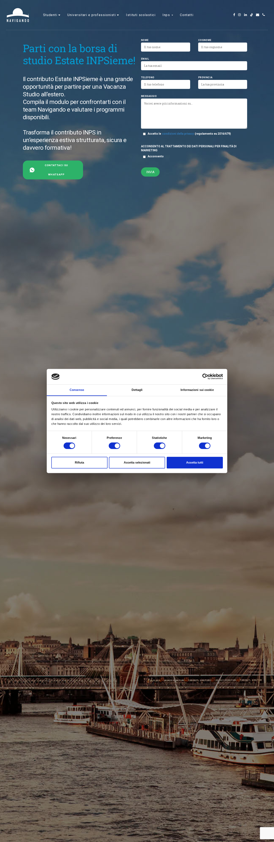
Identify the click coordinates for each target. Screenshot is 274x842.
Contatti (186, 15)
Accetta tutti (194, 462)
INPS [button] (166, 15)
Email (145, 58)
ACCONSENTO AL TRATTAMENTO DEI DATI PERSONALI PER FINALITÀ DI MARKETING (188, 148)
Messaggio (149, 96)
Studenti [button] (50, 15)
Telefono (147, 77)
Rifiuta (79, 462)
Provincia (205, 77)
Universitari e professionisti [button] (92, 15)
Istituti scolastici (140, 15)
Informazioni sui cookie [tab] (197, 390)
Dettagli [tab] (137, 390)
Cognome (204, 40)
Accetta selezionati (137, 462)
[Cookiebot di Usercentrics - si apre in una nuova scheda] (205, 377)
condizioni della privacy (178, 133)
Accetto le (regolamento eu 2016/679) (189, 133)
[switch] (114, 446)
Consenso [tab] (77, 390)
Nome (145, 40)
